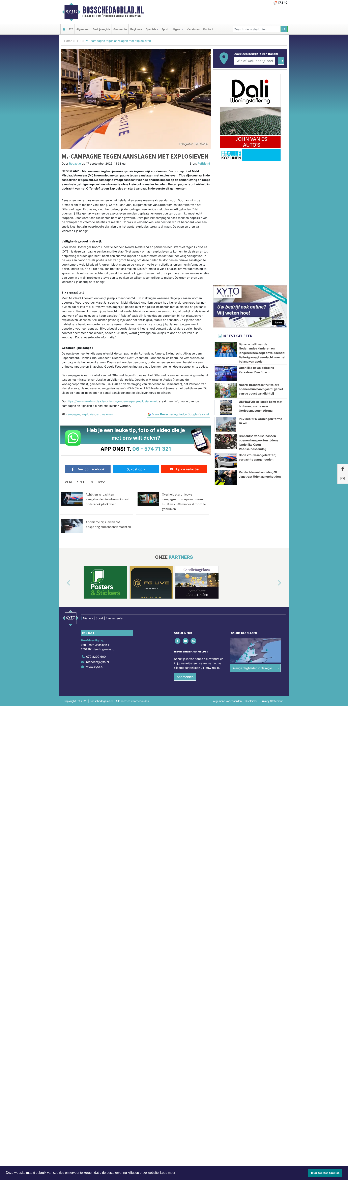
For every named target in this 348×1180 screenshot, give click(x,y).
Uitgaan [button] (176, 29)
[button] (64, 583)
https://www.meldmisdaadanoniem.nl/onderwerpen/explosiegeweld (112, 401)
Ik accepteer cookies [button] (325, 1172)
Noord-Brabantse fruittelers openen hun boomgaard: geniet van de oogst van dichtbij (261, 389)
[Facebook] (178, 641)
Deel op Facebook (91, 469)
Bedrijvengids (101, 29)
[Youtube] (186, 641)
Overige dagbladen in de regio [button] (252, 668)
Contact (208, 29)
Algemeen (82, 29)
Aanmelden (185, 677)
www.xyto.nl (94, 667)
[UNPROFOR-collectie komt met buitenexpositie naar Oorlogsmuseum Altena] (225, 407)
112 (71, 29)
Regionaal (136, 29)
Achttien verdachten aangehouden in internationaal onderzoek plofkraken (107, 499)
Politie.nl (204, 163)
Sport (165, 29)
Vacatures (193, 29)
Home (68, 40)
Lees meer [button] (167, 1172)
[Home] (63, 29)
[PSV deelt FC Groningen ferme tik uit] (225, 424)
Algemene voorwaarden (227, 701)
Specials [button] (151, 29)
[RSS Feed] (194, 641)
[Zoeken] (284, 29)
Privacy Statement (272, 701)
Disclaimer (251, 701)
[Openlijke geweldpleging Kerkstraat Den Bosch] (225, 373)
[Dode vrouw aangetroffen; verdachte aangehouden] (225, 460)
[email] (343, 479)
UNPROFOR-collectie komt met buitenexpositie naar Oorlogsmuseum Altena (261, 406)
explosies (88, 414)
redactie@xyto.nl (97, 662)
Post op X (137, 469)
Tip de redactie (187, 469)
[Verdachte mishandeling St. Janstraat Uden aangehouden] (225, 477)
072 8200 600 (96, 656)
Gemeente (120, 29)
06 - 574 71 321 (151, 449)
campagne (73, 414)
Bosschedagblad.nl (113, 10)
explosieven (104, 414)
